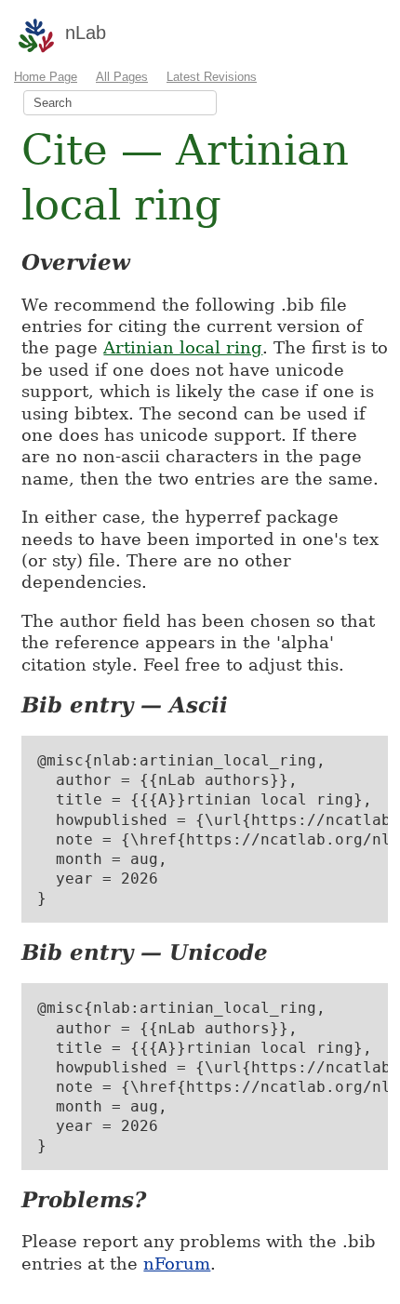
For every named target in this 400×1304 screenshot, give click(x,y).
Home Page (45, 77)
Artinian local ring (182, 347)
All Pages (122, 77)
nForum (176, 1263)
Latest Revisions (212, 77)
